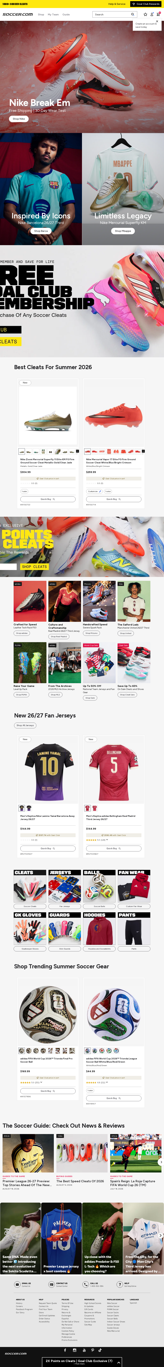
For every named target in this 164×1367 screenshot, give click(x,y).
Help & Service (116, 3)
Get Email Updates (47, 1315)
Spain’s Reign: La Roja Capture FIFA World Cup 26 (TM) (132, 1183)
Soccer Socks (113, 1312)
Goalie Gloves (113, 1328)
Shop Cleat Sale (127, 695)
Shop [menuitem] (41, 14)
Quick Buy (46, 499)
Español (65, 1318)
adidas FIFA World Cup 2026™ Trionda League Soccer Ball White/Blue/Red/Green (111, 1060)
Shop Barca (41, 230)
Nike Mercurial (113, 1331)
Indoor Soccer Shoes (116, 1321)
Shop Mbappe (123, 230)
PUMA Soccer (113, 1309)
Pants (134, 949)
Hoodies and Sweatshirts (99, 949)
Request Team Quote (48, 1303)
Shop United (125, 633)
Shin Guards (64, 949)
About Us (20, 1299)
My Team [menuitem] (53, 14)
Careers (19, 1306)
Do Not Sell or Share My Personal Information (70, 1324)
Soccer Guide (90, 1321)
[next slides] (77, 451)
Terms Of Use (67, 1303)
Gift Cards (88, 1309)
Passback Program (24, 1309)
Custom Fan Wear (134, 906)
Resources (89, 1299)
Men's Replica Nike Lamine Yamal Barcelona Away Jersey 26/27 (47, 818)
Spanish (133, 1303)
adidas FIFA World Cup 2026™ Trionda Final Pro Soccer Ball (46, 1060)
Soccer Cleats (30, 906)
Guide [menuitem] (66, 14)
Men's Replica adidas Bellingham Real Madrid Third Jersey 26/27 (110, 818)
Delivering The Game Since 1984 (21, 4)
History (19, 1303)
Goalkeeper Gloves (30, 949)
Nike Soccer (112, 1303)
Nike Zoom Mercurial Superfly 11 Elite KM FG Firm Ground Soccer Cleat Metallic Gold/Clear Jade (47, 461)
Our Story (20, 1312)
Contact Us (43, 1306)
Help (41, 1299)
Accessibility (44, 1321)
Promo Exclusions (69, 1340)
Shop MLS (55, 695)
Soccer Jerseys (113, 1324)
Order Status (44, 1318)
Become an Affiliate (92, 1312)
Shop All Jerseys (25, 725)
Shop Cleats (82, 301)
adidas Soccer (113, 1306)
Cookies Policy (68, 1331)
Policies (65, 1299)
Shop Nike (19, 118)
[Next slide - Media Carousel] (160, 1235)
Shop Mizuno (91, 633)
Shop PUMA (21, 695)
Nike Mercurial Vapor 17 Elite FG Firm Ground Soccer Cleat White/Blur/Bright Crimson (111, 461)
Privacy (65, 1309)
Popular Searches (115, 1299)
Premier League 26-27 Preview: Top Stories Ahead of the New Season (26, 1183)
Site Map (88, 1324)
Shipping (65, 1306)
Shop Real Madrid (59, 636)
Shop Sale (90, 698)
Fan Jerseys (65, 906)
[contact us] (16, 1356)
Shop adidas (21, 633)
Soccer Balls (99, 906)
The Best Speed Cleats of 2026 (80, 1181)
